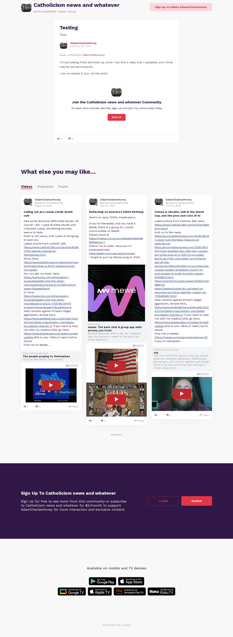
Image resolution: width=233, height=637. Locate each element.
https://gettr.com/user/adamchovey (112, 253)
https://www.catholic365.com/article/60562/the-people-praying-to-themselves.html (51, 251)
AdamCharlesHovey (94, 55)
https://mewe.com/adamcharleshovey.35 (181, 337)
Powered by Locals (116, 625)
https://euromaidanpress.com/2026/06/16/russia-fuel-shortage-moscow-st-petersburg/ (182, 239)
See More (116, 434)
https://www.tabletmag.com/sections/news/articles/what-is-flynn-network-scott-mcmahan (51, 266)
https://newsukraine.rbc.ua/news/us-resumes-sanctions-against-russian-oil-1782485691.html (181, 292)
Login (163, 501)
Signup (196, 501)
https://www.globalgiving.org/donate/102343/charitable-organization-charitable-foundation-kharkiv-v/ (51, 322)
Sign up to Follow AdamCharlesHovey (181, 7)
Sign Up (116, 117)
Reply (75, 406)
